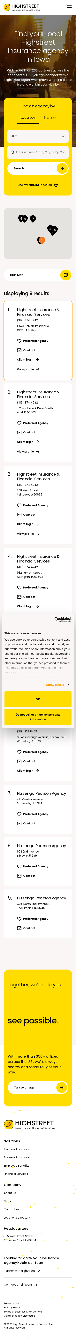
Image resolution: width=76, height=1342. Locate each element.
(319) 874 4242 (27, 320)
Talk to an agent (26, 1087)
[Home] (38, 1124)
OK (38, 699)
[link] (22, 7)
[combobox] (38, 136)
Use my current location (35, 185)
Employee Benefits (16, 1166)
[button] (42, 241)
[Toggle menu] (69, 7)
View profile (25, 369)
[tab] (28, 118)
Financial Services (16, 1174)
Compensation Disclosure (19, 1315)
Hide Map (17, 275)
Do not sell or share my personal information (38, 717)
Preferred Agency (35, 341)
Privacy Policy (12, 1307)
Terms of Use (11, 1303)
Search (19, 168)
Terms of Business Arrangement (23, 1311)
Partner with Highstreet (19, 1271)
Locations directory (17, 1218)
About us (10, 1193)
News (7, 1201)
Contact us (11, 1209)
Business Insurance (17, 1157)
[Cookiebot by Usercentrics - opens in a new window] (55, 619)
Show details (55, 684)
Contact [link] (29, 350)
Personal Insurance (17, 1149)
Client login (25, 360)
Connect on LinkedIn (18, 1285)
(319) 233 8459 (27, 731)
